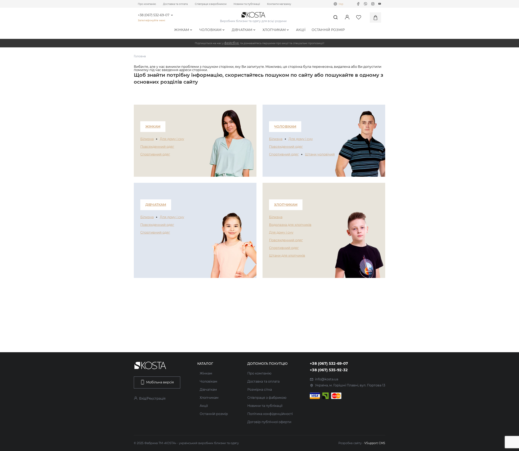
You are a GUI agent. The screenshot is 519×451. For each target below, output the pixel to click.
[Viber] (365, 4)
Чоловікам (210, 30)
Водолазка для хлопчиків (290, 225)
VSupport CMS (374, 443)
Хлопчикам (274, 30)
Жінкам (181, 30)
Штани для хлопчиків (287, 255)
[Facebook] (358, 4)
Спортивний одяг (155, 154)
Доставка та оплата (175, 3)
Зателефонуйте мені (151, 20)
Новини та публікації (247, 3)
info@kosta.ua (326, 379)
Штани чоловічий (320, 154)
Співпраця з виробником (210, 3)
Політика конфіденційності (270, 414)
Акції (301, 30)
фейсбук (231, 43)
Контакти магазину (279, 3)
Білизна (147, 139)
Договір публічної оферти (269, 422)
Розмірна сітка (259, 389)
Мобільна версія (160, 382)
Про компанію (147, 3)
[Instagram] (373, 4)
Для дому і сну (172, 139)
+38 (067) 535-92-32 (329, 370)
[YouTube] (379, 4)
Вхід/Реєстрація (152, 398)
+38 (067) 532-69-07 (153, 15)
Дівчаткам (242, 30)
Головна (140, 56)
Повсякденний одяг (157, 147)
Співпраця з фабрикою (266, 398)
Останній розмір (328, 30)
